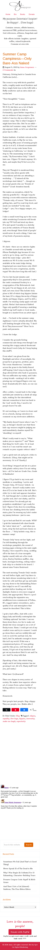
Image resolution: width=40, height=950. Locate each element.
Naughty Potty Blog (20, 6)
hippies (22, 718)
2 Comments (8, 70)
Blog (18, 716)
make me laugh (9, 721)
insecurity (30, 718)
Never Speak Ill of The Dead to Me (18, 868)
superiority (20, 721)
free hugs (14, 718)
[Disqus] (20, 755)
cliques (32, 716)
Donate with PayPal (20, 932)
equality (6, 718)
